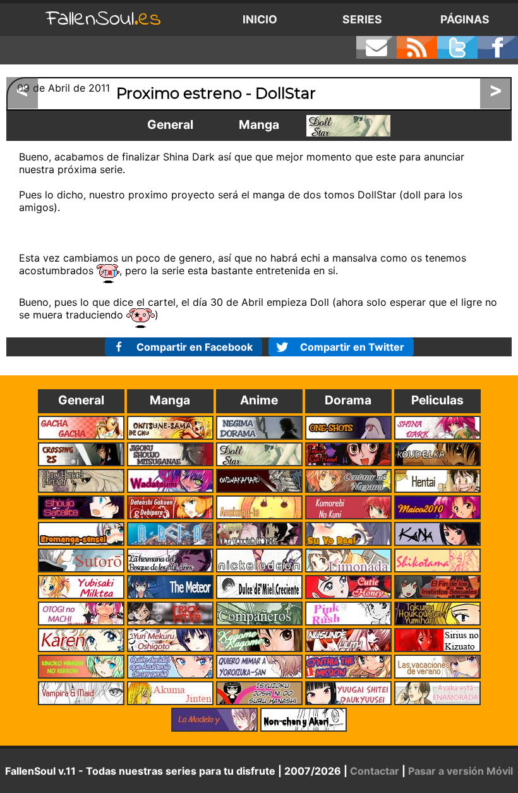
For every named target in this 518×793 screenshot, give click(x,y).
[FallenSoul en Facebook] (498, 47)
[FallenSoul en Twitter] (457, 47)
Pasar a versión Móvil (460, 771)
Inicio (260, 19)
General (170, 124)
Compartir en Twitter (352, 347)
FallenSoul (103, 19)
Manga (259, 124)
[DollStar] (348, 126)
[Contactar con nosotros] (376, 47)
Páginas (465, 19)
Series (362, 19)
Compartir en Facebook (194, 347)
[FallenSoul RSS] (417, 47)
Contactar (374, 771)
